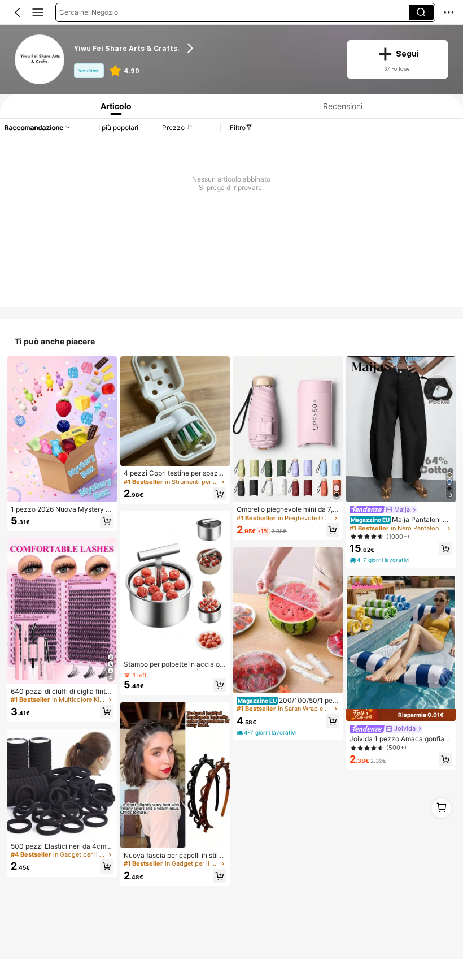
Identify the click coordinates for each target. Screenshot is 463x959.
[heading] (203, 48)
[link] (39, 59)
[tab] (114, 106)
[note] (267, 733)
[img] (401, 715)
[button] (17, 12)
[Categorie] (38, 12)
